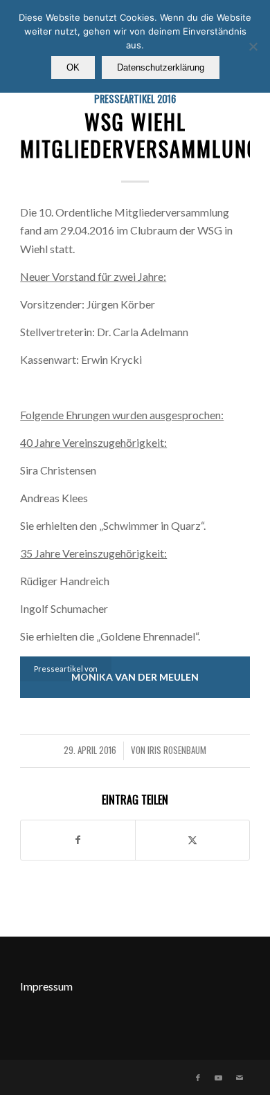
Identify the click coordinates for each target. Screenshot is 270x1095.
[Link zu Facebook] (198, 1077)
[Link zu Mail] (239, 1077)
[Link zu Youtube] (218, 1077)
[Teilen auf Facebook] (78, 839)
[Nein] (253, 46)
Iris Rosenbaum (176, 750)
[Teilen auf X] (192, 839)
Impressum (46, 986)
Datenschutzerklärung (160, 67)
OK (73, 67)
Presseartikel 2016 (135, 98)
